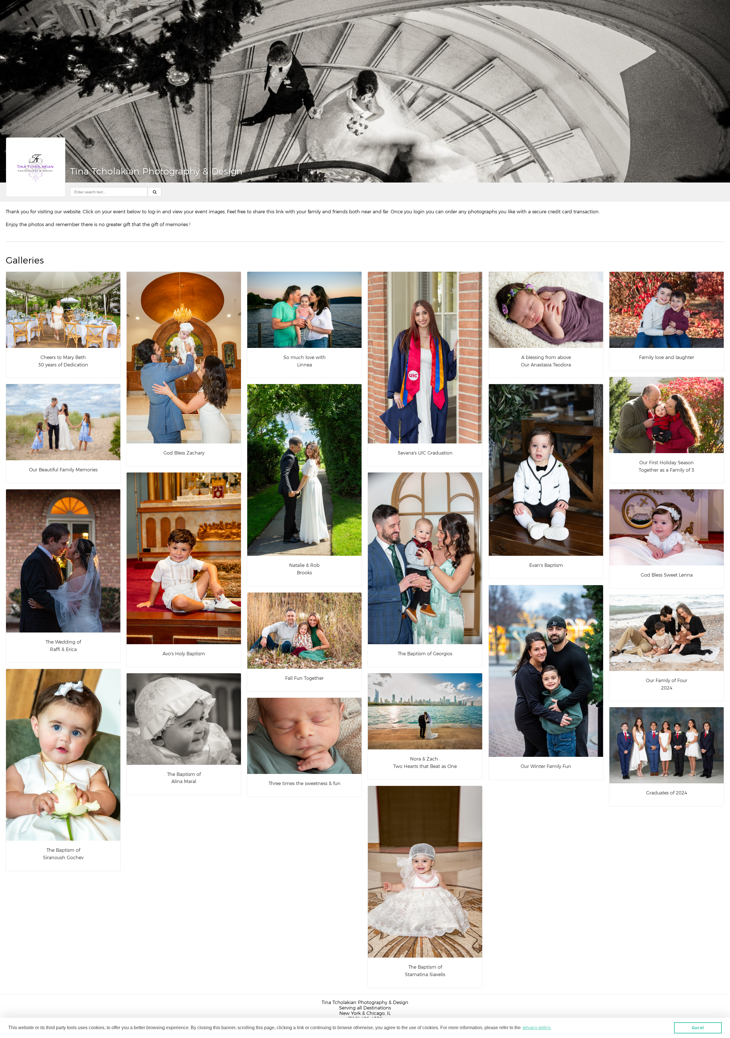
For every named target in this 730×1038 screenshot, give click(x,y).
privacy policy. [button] (537, 1027)
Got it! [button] (698, 1027)
